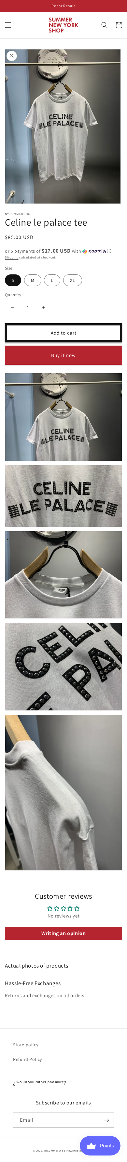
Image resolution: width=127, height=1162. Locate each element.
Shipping (12, 257)
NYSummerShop (54, 1150)
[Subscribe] (106, 1120)
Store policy (25, 1045)
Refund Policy (27, 1059)
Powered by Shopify (80, 1150)
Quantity (13, 294)
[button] (8, 25)
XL (72, 280)
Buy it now (63, 355)
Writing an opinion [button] (63, 933)
